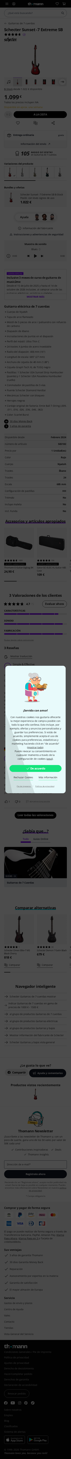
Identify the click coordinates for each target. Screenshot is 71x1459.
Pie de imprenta (24, 786)
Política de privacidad (44, 786)
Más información (48, 777)
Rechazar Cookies (23, 777)
